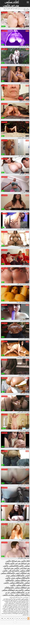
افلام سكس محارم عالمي (13, 594)
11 (5, 618)
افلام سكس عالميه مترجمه (17, 588)
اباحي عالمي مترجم (16, 568)
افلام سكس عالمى (17, 580)
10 (7, 618)
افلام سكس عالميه (16, 587)
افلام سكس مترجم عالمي (11, 3)
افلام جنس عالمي (17, 573)
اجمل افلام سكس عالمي (16, 569)
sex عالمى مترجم (22, 561)
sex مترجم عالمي (16, 563)
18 (2, 618)
